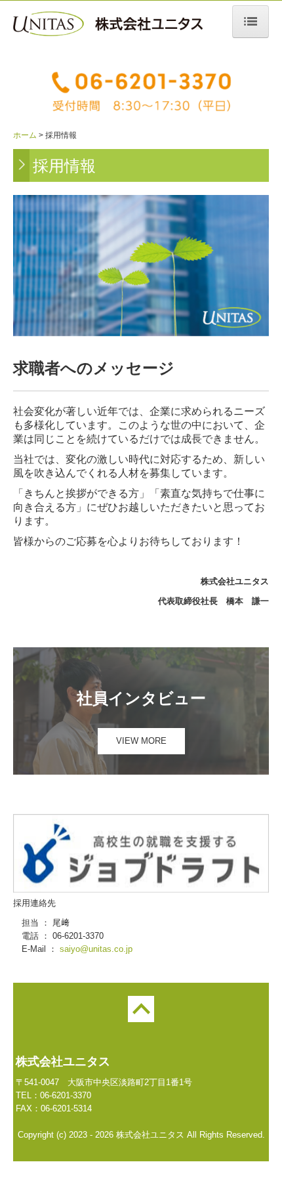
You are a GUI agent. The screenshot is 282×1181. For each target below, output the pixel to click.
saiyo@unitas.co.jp (96, 949)
